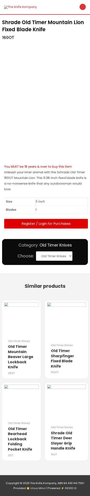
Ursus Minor (38, 488)
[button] (46, 224)
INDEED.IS (71, 488)
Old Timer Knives (56, 245)
